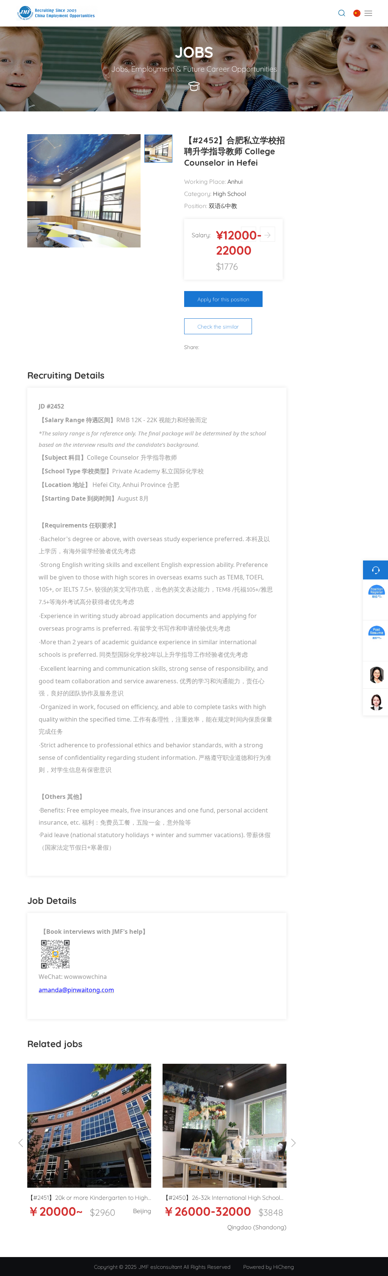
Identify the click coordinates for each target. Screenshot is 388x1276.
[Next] (293, 1143)
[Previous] (20, 1143)
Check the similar (218, 326)
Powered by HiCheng (268, 1266)
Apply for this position (223, 298)
